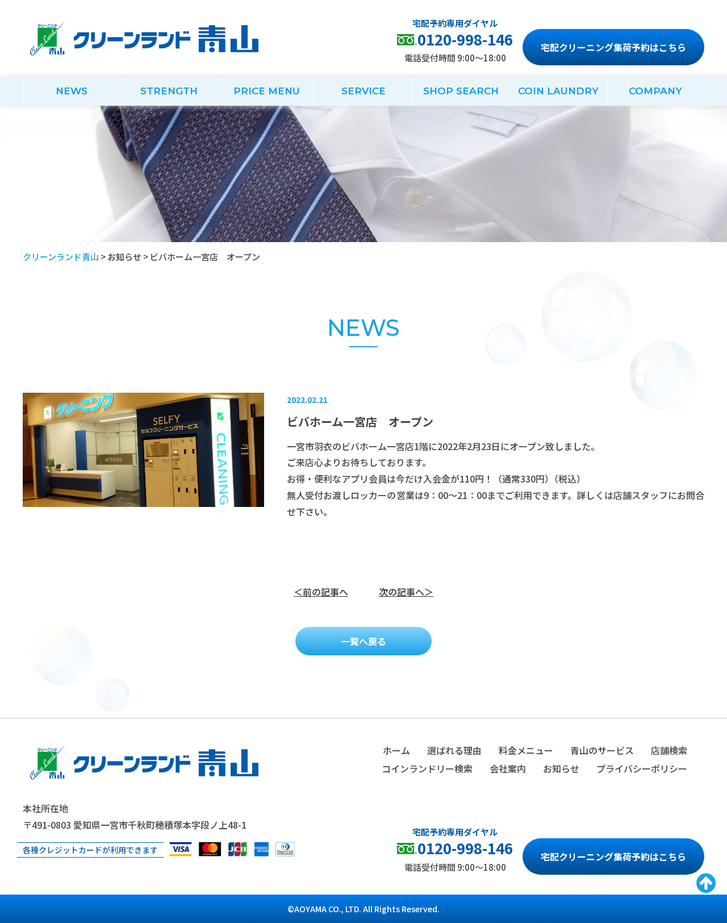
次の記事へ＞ (406, 591)
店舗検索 (669, 750)
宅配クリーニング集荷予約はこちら (613, 47)
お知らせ (561, 768)
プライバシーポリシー (641, 768)
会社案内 (508, 768)
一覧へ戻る (363, 641)
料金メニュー (526, 750)
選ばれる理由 (454, 750)
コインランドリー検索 (427, 768)
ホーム (396, 750)
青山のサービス (602, 750)
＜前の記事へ (321, 591)
